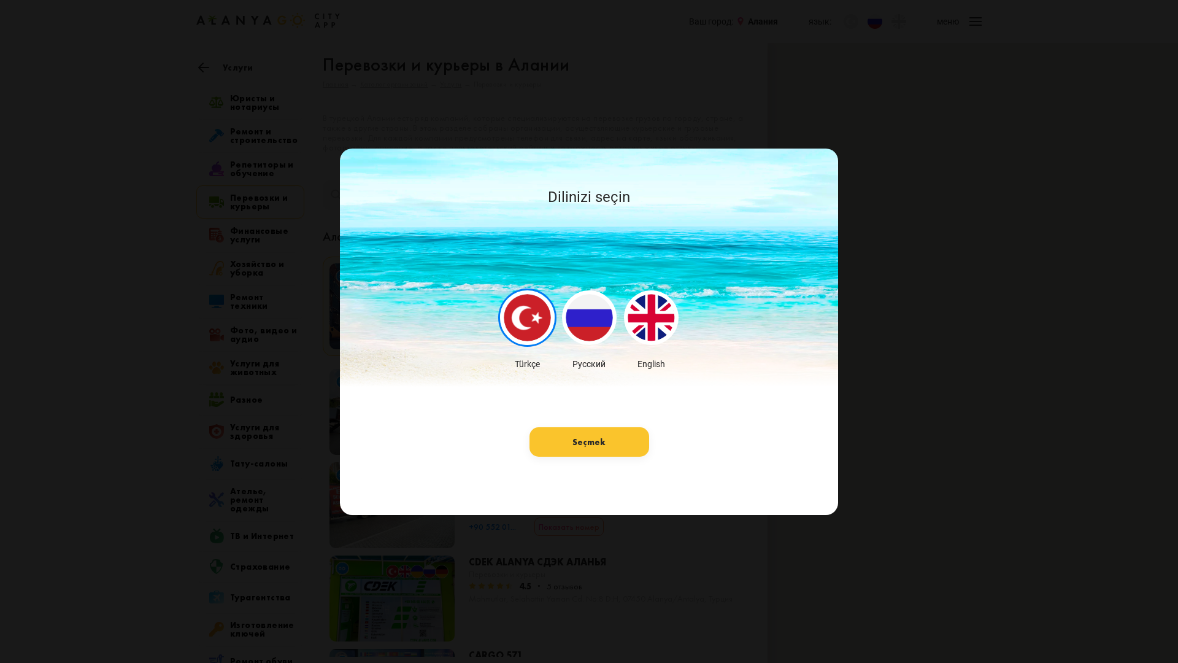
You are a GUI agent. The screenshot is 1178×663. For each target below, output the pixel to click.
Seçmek (589, 442)
